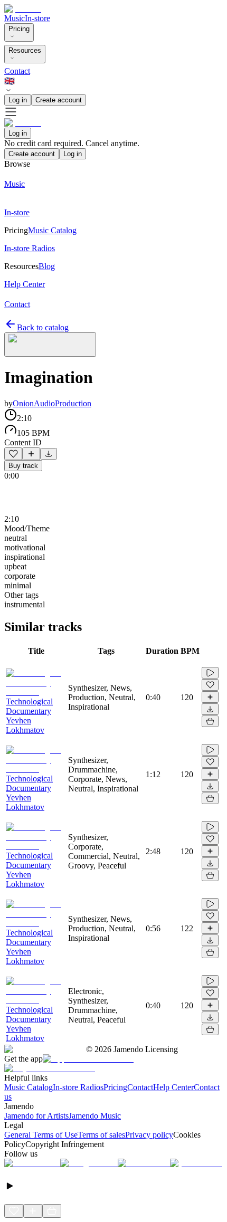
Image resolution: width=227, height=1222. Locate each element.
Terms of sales (101, 1134)
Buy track (23, 466)
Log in (17, 100)
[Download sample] (48, 454)
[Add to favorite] (13, 453)
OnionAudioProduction (52, 403)
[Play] (50, 344)
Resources (24, 50)
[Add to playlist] (31, 453)
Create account (58, 100)
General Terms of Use (41, 1134)
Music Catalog (28, 1087)
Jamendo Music (95, 1115)
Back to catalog (43, 327)
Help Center (173, 1087)
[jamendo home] (22, 8)
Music (14, 18)
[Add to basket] (210, 721)
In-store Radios (78, 1087)
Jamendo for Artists (36, 1115)
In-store (37, 18)
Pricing (19, 29)
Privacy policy (149, 1134)
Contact (17, 70)
